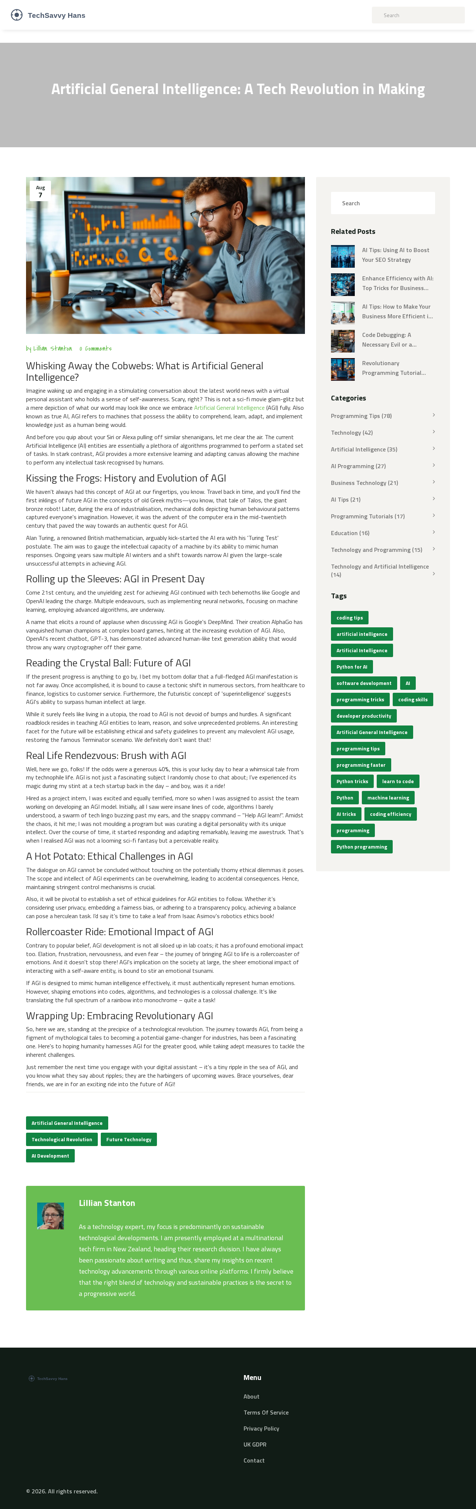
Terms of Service (266, 1412)
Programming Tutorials (368, 516)
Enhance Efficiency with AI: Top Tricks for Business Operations (398, 283)
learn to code (398, 781)
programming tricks (360, 699)
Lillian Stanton (52, 349)
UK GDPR (255, 1444)
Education (350, 532)
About (252, 1396)
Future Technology (128, 1139)
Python (345, 797)
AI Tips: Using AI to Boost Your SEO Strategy (396, 254)
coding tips (350, 617)
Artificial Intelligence (364, 449)
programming (353, 830)
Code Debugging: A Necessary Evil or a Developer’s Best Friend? (394, 340)
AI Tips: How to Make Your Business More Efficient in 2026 (397, 311)
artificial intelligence (362, 634)
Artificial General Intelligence (229, 407)
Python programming (362, 846)
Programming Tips (361, 416)
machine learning (388, 797)
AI (408, 683)
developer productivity (364, 716)
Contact (254, 1460)
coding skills (413, 699)
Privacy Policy (261, 1428)
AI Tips (345, 499)
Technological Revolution (62, 1139)
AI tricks (346, 814)
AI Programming (358, 465)
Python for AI (352, 666)
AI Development (50, 1155)
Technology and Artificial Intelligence (380, 570)
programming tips (358, 748)
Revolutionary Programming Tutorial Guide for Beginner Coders (396, 368)
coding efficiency (390, 814)
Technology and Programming (376, 549)
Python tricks (352, 781)
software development (364, 683)
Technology (352, 432)
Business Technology (364, 482)
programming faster (361, 765)
